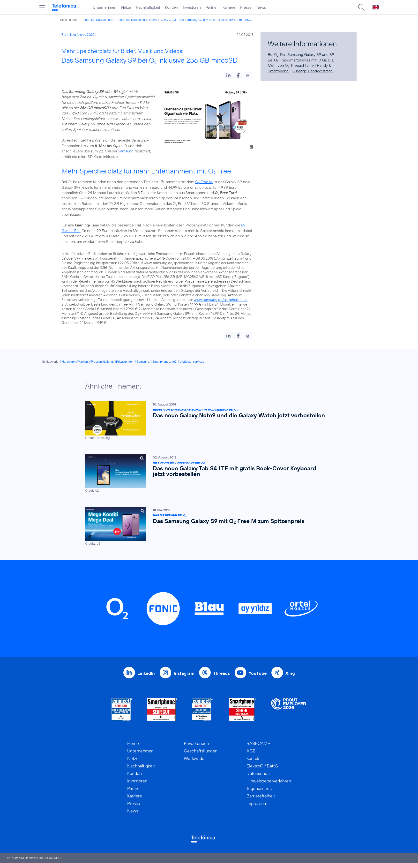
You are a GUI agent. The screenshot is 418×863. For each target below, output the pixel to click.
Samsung (126, 151)
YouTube (258, 673)
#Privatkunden (124, 361)
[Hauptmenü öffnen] (42, 7)
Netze (126, 7)
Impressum (256, 803)
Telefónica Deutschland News (136, 20)
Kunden (171, 7)
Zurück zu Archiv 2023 (78, 34)
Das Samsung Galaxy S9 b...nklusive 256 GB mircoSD (215, 20)
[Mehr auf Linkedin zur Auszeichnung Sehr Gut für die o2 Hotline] (202, 709)
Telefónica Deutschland (97, 20)
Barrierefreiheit (260, 796)
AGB (251, 751)
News (261, 7)
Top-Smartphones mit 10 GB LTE (307, 60)
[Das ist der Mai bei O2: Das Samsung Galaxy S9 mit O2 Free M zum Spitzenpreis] (206, 526)
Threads (221, 673)
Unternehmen (104, 7)
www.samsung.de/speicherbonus (220, 299)
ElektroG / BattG (262, 766)
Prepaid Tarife (302, 65)
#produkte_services (191, 361)
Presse (246, 7)
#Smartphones (160, 361)
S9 (318, 54)
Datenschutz (258, 773)
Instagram (184, 673)
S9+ (332, 54)
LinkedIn (146, 673)
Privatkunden (196, 743)
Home (133, 743)
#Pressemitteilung (101, 361)
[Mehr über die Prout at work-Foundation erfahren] (288, 709)
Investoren (192, 7)
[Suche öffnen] (361, 7)
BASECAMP (258, 743)
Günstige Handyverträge (312, 70)
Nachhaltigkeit (148, 7)
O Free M (204, 181)
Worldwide (194, 758)
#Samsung (142, 361)
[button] (228, 75)
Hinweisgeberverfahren (268, 781)
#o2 (174, 361)
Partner (212, 7)
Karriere (229, 7)
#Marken (82, 361)
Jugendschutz (259, 788)
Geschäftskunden (200, 751)
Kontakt (253, 758)
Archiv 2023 (168, 20)
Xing (290, 673)
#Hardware (67, 361)
